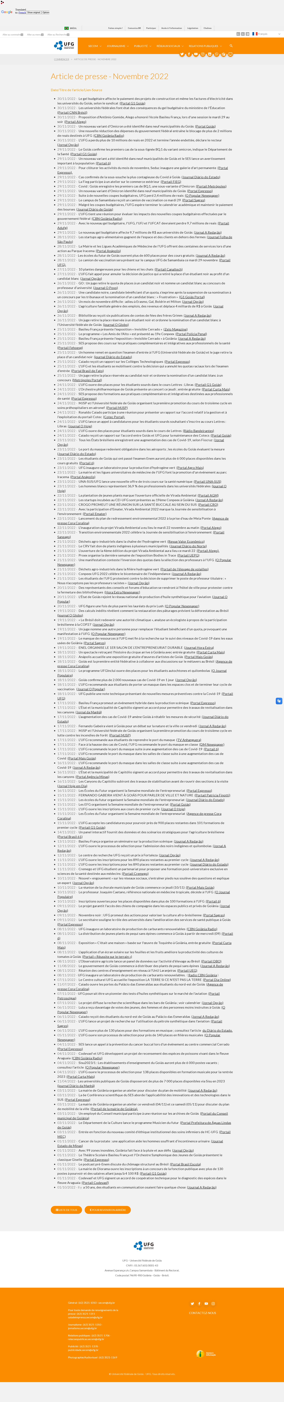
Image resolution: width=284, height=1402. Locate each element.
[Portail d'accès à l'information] (206, 1357)
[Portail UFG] (64, 49)
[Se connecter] (2, 3)
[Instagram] (203, 54)
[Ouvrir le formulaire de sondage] (231, 46)
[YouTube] (196, 54)
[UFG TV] (230, 54)
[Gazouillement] (182, 54)
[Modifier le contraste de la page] (247, 34)
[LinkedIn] (210, 54)
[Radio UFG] (223, 54)
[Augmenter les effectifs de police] (238, 34)
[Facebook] (189, 54)
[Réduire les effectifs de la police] (243, 34)
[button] (93, 45)
